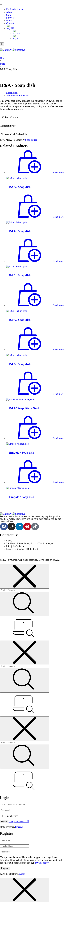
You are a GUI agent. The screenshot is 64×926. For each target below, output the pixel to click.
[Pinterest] (27, 526)
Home (3, 58)
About (9, 12)
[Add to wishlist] (59, 154)
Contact (10, 23)
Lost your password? (19, 821)
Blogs (9, 20)
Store (8, 15)
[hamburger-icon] (1, 4)
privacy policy (41, 862)
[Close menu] (24, 576)
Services (10, 17)
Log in (4, 821)
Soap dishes (31, 139)
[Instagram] (12, 526)
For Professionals (14, 9)
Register (19, 827)
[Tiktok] (35, 526)
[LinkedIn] (19, 526)
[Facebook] (4, 526)
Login (22, 873)
